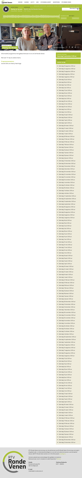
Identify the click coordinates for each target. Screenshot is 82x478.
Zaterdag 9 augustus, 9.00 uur (66, 215)
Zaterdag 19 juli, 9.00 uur (64, 223)
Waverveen (72, 6)
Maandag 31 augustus (75, 8)
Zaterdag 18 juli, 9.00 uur (65, 82)
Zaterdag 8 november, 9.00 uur (66, 179)
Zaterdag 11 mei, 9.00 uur (65, 388)
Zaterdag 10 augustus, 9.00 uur (66, 353)
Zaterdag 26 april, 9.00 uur (65, 255)
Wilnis (77, 6)
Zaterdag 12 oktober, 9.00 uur (66, 331)
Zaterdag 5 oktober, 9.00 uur (66, 334)
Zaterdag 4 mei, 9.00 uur (65, 391)
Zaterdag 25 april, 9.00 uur (65, 114)
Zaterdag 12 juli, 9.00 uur (65, 225)
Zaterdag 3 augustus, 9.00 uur (66, 355)
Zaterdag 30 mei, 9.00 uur (65, 101)
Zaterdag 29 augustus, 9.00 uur (66, 66)
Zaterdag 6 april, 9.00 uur (65, 401)
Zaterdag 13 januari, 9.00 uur (66, 434)
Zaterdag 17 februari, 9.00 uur (66, 420)
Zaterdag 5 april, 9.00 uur (65, 263)
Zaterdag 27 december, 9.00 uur (66, 160)
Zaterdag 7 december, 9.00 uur (66, 309)
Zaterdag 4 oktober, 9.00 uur (66, 193)
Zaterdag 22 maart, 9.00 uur (66, 269)
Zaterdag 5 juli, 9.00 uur (64, 228)
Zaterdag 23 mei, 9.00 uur (65, 104)
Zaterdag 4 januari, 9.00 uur (65, 299)
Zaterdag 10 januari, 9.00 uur (66, 155)
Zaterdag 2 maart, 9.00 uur (65, 415)
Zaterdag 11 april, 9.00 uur (65, 120)
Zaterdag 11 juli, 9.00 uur (64, 85)
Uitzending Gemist (46, 2)
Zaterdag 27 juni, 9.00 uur (65, 90)
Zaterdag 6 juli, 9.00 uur (64, 366)
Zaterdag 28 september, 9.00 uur (67, 336)
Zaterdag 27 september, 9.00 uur (67, 196)
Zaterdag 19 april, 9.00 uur (65, 258)
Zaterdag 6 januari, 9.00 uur (65, 437)
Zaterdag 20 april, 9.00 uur (65, 396)
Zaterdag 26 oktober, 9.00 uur (66, 326)
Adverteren (56, 2)
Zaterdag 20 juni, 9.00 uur (65, 93)
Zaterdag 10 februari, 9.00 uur (66, 423)
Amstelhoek (43, 6)
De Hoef (56, 6)
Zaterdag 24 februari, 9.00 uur (66, 418)
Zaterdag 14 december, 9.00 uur (66, 307)
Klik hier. (59, 459)
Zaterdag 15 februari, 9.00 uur (66, 282)
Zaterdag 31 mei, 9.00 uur (65, 242)
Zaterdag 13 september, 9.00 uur (67, 201)
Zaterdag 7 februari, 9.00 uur (66, 144)
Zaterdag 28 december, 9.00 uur (67, 301)
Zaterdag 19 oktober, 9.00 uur (66, 328)
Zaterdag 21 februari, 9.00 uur (66, 139)
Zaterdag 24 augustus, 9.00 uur (66, 347)
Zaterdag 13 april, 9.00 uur (65, 399)
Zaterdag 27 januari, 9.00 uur (66, 428)
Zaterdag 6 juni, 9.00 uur (64, 98)
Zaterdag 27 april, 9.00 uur (65, 393)
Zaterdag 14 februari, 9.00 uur (66, 141)
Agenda (26, 2)
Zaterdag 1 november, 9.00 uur (66, 182)
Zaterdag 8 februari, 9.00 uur (66, 285)
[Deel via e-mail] (78, 47)
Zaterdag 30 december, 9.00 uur (66, 439)
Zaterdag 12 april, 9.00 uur (65, 261)
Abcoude (37, 6)
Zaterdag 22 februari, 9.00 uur (66, 280)
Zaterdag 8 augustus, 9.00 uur (66, 74)
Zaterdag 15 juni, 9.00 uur (65, 374)
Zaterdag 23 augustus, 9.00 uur (66, 209)
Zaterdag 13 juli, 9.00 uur (64, 364)
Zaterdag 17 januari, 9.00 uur (66, 152)
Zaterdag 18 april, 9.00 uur (65, 117)
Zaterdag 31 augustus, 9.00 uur (66, 345)
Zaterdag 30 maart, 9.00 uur (66, 404)
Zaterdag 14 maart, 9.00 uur (65, 131)
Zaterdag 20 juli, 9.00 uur (65, 361)
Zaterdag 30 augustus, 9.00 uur (66, 206)
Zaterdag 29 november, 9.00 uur (67, 171)
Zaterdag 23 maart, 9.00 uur (66, 407)
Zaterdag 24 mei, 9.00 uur (65, 244)
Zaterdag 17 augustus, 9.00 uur (66, 350)
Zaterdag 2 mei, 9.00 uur (65, 112)
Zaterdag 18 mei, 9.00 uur (65, 385)
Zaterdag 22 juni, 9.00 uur (65, 372)
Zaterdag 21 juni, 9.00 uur (65, 234)
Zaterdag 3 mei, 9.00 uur (64, 252)
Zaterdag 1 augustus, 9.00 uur (66, 76)
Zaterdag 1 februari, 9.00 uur (66, 288)
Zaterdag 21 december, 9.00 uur (66, 304)
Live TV (32, 2)
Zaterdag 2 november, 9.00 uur (66, 323)
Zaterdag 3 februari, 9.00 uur (66, 426)
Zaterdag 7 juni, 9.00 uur (64, 239)
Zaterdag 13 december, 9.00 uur (66, 166)
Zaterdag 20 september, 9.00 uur (67, 198)
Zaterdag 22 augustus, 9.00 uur (66, 68)
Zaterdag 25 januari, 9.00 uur (66, 290)
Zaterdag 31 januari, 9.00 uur (66, 147)
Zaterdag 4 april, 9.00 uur (65, 123)
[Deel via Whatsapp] (66, 47)
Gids (37, 2)
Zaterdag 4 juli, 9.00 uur (64, 87)
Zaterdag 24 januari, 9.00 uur (66, 150)
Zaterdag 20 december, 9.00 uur (67, 163)
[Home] (6, 2)
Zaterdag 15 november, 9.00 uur (66, 177)
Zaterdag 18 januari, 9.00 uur (66, 293)
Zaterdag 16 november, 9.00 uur (66, 317)
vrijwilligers (62, 454)
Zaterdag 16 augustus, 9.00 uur (66, 212)
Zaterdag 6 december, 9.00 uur (66, 169)
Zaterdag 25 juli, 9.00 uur (65, 79)
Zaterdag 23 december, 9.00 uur (66, 442)
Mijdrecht (61, 6)
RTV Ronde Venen (66, 2)
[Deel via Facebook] (69, 47)
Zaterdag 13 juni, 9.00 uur (65, 95)
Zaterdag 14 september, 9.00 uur (67, 339)
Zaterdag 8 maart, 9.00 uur (65, 274)
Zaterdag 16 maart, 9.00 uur (65, 410)
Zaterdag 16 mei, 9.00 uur (65, 106)
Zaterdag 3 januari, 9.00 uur (65, 158)
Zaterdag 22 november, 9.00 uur (67, 174)
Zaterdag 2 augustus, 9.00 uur (66, 217)
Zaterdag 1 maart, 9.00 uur (65, 277)
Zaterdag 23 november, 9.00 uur (67, 315)
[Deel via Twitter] (72, 47)
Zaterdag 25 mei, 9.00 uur (65, 382)
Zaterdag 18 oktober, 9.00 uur (66, 188)
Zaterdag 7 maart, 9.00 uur (65, 133)
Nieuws (20, 2)
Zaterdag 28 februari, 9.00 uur (66, 136)
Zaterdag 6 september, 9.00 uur (66, 204)
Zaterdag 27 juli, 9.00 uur (65, 358)
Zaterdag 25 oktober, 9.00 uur (66, 185)
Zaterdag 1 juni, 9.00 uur (64, 380)
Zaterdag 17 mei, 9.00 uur (65, 247)
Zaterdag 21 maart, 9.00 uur (65, 128)
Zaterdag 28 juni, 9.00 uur (65, 231)
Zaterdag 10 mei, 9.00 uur (65, 250)
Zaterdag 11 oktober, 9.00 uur (66, 190)
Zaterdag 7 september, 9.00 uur (66, 342)
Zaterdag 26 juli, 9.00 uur (65, 220)
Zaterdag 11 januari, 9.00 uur (65, 296)
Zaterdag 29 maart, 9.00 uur (66, 266)
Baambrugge (50, 6)
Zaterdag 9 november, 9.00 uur (66, 320)
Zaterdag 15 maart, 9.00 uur (65, 271)
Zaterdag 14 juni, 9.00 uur (65, 236)
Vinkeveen (66, 6)
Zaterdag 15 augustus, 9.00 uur (66, 71)
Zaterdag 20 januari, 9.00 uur (66, 431)
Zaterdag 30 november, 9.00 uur (67, 312)
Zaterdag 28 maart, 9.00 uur (66, 125)
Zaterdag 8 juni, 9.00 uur (64, 377)
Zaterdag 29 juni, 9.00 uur (65, 369)
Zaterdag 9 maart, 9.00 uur (65, 412)
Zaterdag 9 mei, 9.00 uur (64, 109)
